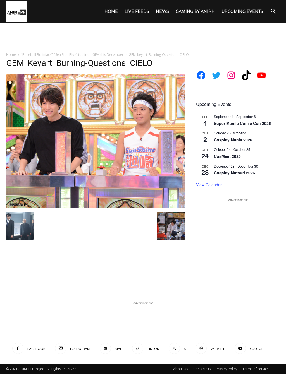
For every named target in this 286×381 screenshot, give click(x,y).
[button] (273, 12)
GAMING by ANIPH (195, 11)
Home (11, 54)
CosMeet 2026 (227, 156)
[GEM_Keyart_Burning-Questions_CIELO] (95, 206)
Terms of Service (255, 368)
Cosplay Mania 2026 (233, 140)
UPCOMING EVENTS (242, 11)
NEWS (162, 11)
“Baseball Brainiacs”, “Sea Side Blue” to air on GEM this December (72, 54)
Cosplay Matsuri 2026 (234, 172)
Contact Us (202, 368)
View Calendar (209, 184)
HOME (111, 11)
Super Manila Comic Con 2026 (242, 123)
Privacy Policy (226, 368)
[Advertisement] (143, 37)
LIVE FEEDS (137, 11)
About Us (180, 368)
